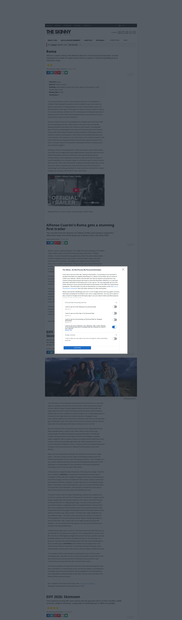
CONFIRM (77, 347)
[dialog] (91, 310)
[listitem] (91, 303)
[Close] (124, 270)
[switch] (114, 306)
